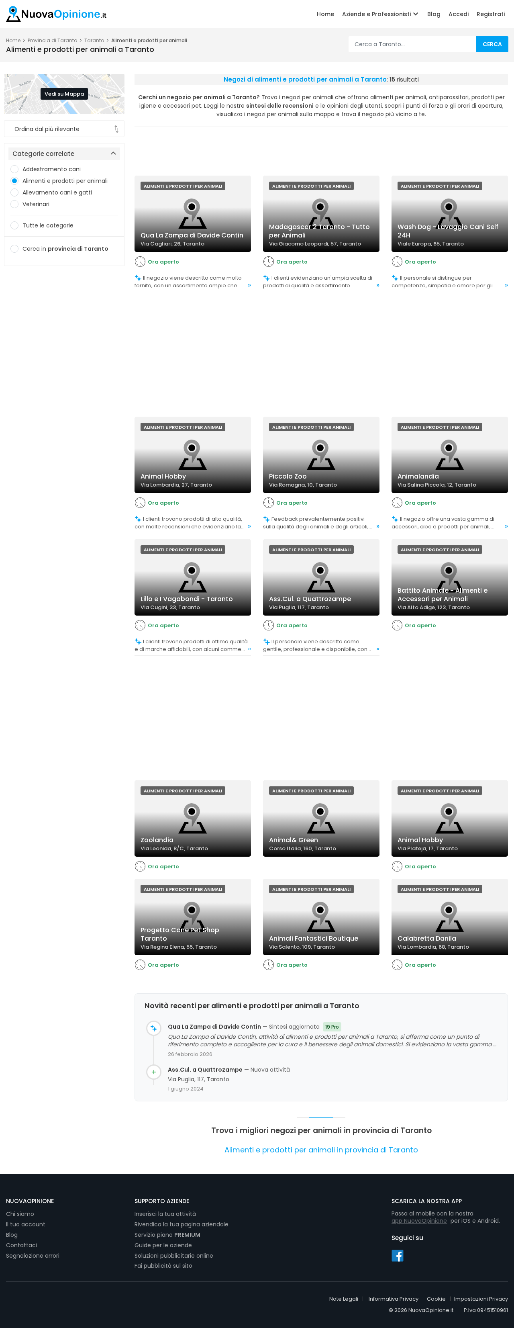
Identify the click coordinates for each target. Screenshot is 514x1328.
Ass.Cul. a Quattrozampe (205, 1070)
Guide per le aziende (163, 1245)
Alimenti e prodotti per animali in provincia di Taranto (321, 1150)
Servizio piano (167, 1234)
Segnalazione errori (32, 1255)
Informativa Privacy (393, 1299)
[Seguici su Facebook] (398, 1255)
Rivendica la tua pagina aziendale (181, 1224)
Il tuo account (25, 1224)
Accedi (459, 14)
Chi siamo (20, 1214)
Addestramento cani (51, 169)
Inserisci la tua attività (165, 1214)
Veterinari (35, 204)
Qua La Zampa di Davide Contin (214, 1027)
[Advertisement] (64, 396)
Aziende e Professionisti (377, 14)
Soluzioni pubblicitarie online (174, 1255)
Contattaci (21, 1245)
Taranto (94, 40)
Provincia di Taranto (52, 40)
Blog (434, 14)
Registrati (491, 14)
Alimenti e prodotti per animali (65, 181)
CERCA (492, 44)
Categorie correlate (43, 153)
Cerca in (65, 249)
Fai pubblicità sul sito (163, 1265)
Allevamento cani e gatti (57, 192)
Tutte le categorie (47, 225)
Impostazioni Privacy (481, 1299)
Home (325, 14)
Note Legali (343, 1299)
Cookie (436, 1299)
